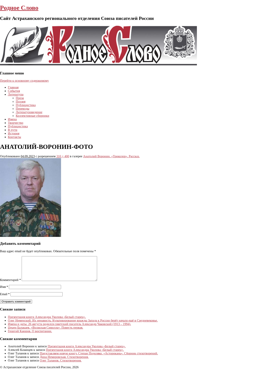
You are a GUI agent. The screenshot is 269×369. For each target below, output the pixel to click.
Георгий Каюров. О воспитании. (30, 331)
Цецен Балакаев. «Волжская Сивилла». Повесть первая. (45, 327)
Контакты (14, 137)
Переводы (22, 108)
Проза (20, 98)
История (13, 133)
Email (5, 294)
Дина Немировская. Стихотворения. (64, 357)
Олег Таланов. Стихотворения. (61, 360)
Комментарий (10, 280)
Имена (12, 119)
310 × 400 (62, 156)
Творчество (15, 122)
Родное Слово (19, 7)
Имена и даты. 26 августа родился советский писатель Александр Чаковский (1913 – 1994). (69, 324)
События (14, 91)
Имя (4, 286)
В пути (12, 130)
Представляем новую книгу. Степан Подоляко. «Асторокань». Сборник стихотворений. (99, 353)
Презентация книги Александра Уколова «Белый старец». (47, 317)
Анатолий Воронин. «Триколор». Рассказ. (111, 156)
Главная (13, 87)
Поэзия (20, 101)
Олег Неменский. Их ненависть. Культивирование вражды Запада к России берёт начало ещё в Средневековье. (83, 320)
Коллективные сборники (32, 115)
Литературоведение (29, 112)
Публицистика (26, 105)
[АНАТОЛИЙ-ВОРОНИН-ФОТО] (30, 235)
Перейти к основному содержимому (24, 80)
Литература (15, 94)
